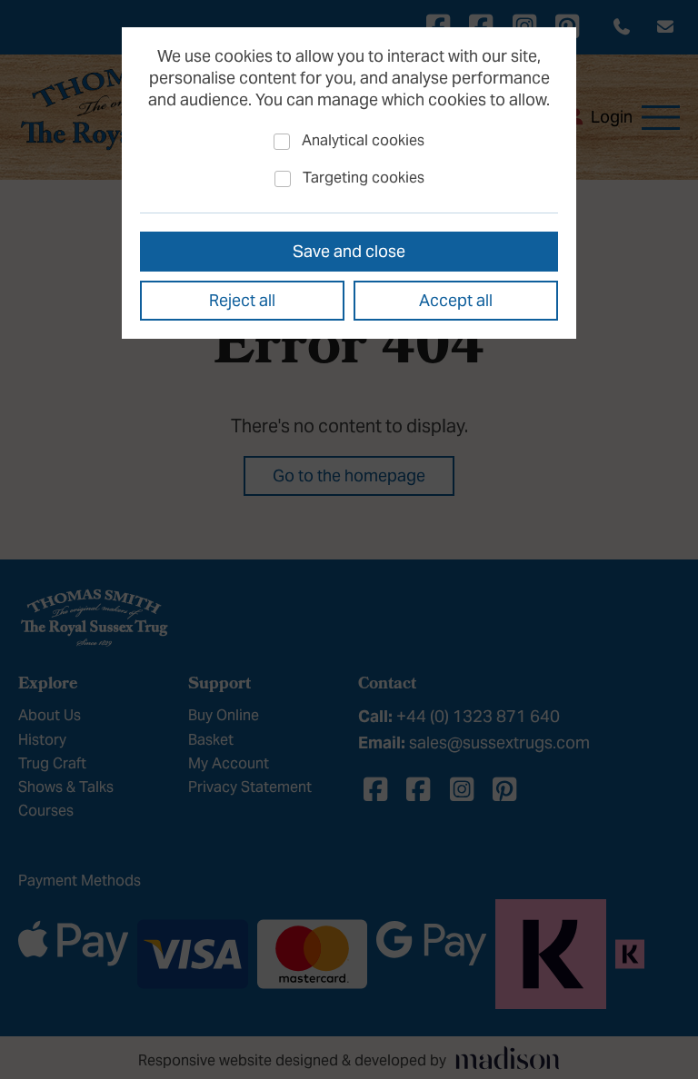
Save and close (349, 251)
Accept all (456, 300)
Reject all (242, 300)
